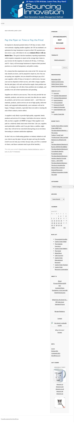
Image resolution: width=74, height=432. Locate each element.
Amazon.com (59, 387)
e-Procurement (58, 102)
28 (56, 225)
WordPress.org (55, 356)
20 (54, 223)
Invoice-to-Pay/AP (59, 105)
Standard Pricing (60, 304)
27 (54, 225)
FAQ (60, 286)
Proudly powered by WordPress (9, 419)
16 (61, 221)
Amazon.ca (60, 384)
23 (61, 223)
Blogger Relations (60, 311)
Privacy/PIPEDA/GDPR (59, 283)
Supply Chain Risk (59, 114)
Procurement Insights (61, 239)
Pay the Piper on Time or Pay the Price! (24, 40)
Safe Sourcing (59, 255)
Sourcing (56, 93)
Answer (60, 332)
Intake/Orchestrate (59, 107)
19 (52, 223)
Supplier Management (60, 95)
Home (2, 23)
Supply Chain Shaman (61, 265)
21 (56, 223)
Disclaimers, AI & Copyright (59, 290)
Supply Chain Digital (60, 241)
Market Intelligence (33, 149)
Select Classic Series (57, 84)
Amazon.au (59, 394)
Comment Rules (59, 288)
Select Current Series (57, 82)
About (59, 281)
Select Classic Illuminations (59, 86)
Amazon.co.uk (60, 389)
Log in (53, 349)
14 (56, 221)
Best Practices (23, 149)
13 (54, 221)
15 (59, 221)
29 (59, 225)
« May (53, 227)
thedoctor (17, 151)
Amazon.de (59, 391)
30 (61, 225)
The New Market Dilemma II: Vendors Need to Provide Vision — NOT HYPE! (59, 158)
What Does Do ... (59, 300)
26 (52, 225)
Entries (54, 351)
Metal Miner (58, 253)
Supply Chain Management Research (59, 260)
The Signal (58, 251)
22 (59, 223)
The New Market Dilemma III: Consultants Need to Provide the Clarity (59, 151)
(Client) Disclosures (59, 293)
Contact (60, 318)
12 (52, 221)
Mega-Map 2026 (56, 79)
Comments (55, 353)
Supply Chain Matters (61, 248)
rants (41, 149)
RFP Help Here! (60, 302)
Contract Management (60, 98)
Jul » (65, 227)
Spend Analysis (58, 100)
